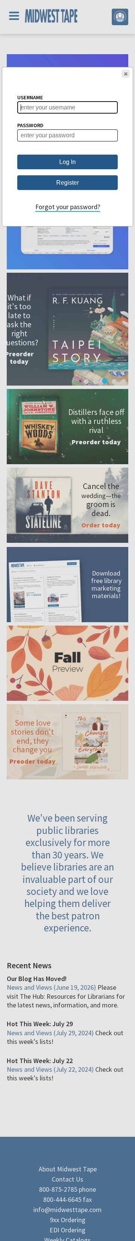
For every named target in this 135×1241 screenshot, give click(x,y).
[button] (125, 73)
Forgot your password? (67, 206)
